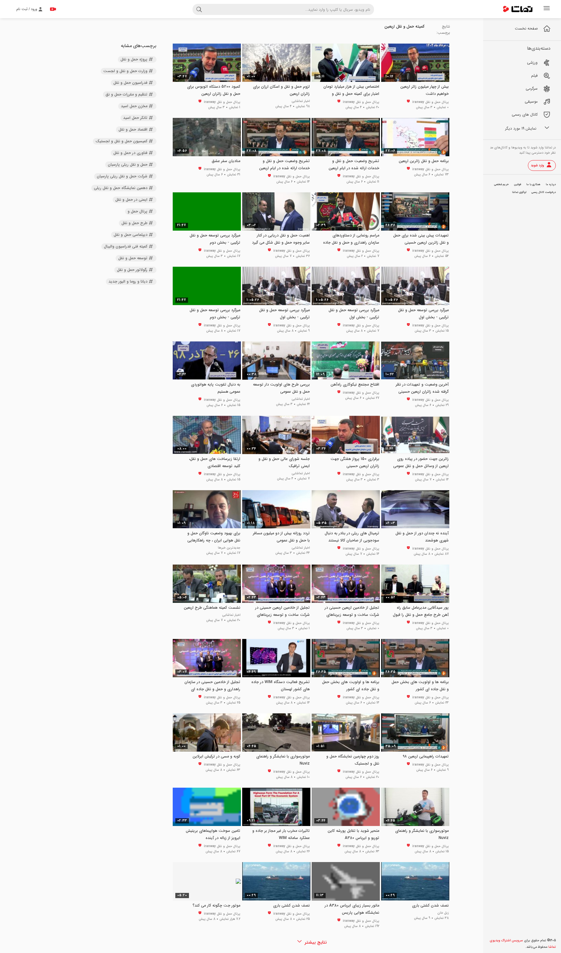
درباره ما (551, 184)
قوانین (517, 184)
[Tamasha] (517, 9)
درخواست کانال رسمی (543, 192)
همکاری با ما (533, 184)
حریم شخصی (501, 184)
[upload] (53, 9)
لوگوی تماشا (519, 192)
